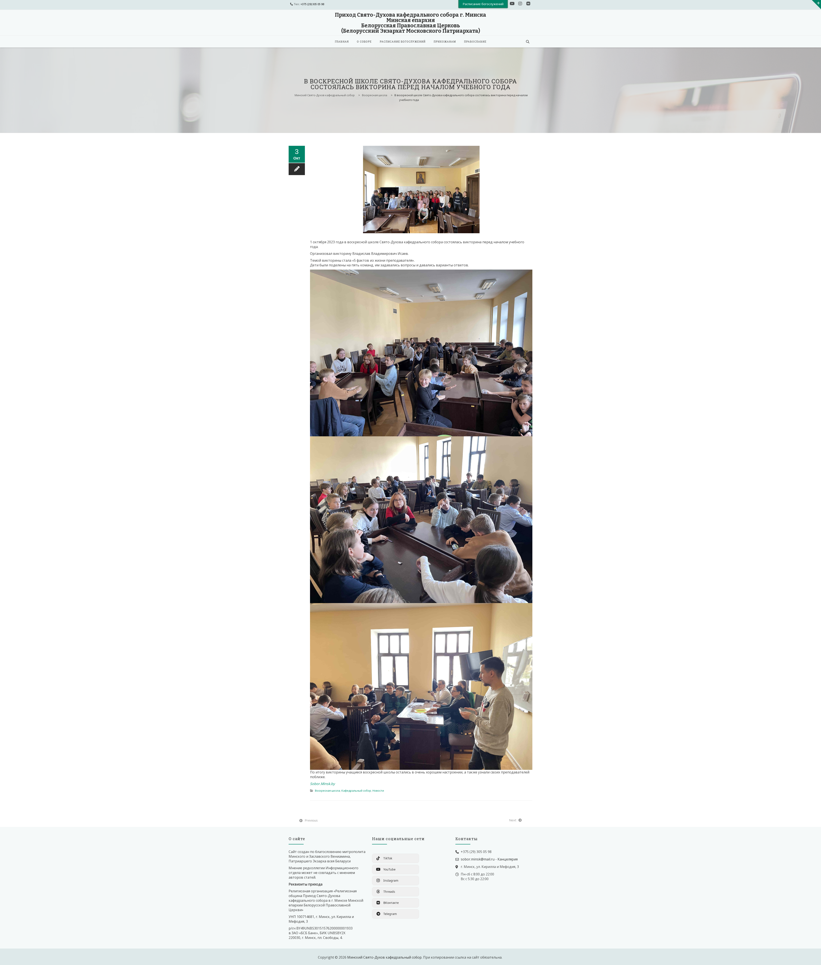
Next (512, 820)
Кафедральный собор (356, 790)
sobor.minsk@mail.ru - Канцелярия (489, 859)
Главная (342, 41)
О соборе (364, 41)
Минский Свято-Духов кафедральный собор (384, 957)
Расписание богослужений (402, 41)
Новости (378, 790)
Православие (475, 41)
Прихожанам (445, 41)
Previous (311, 820)
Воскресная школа (327, 790)
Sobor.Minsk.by (322, 783)
